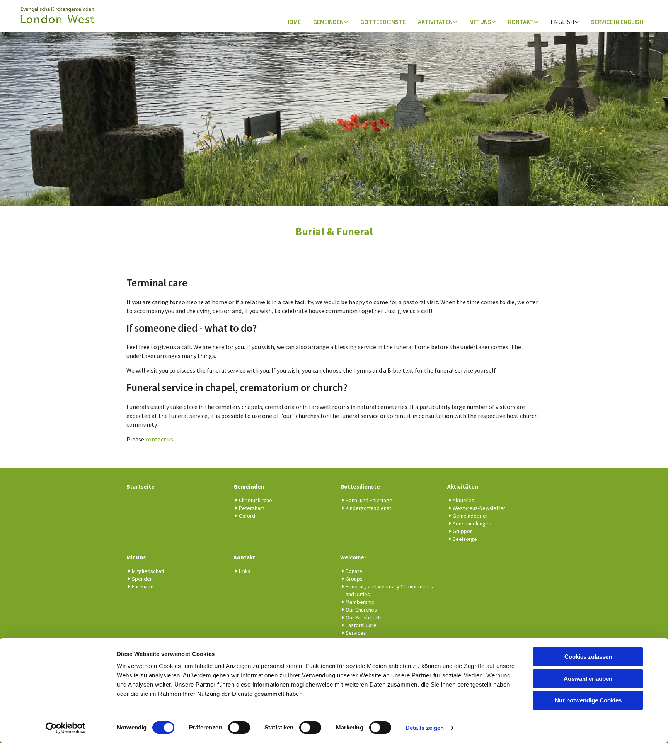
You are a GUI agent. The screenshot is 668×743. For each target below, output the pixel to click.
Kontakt (521, 22)
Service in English (617, 22)
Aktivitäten (435, 22)
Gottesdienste (383, 22)
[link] (330, 22)
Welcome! (353, 557)
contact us (159, 439)
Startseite (140, 486)
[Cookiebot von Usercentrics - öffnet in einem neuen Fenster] (65, 728)
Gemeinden (328, 22)
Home (293, 22)
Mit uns (480, 22)
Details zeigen (425, 727)
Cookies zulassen (588, 656)
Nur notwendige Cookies (588, 700)
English (562, 22)
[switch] (239, 727)
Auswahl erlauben (588, 678)
